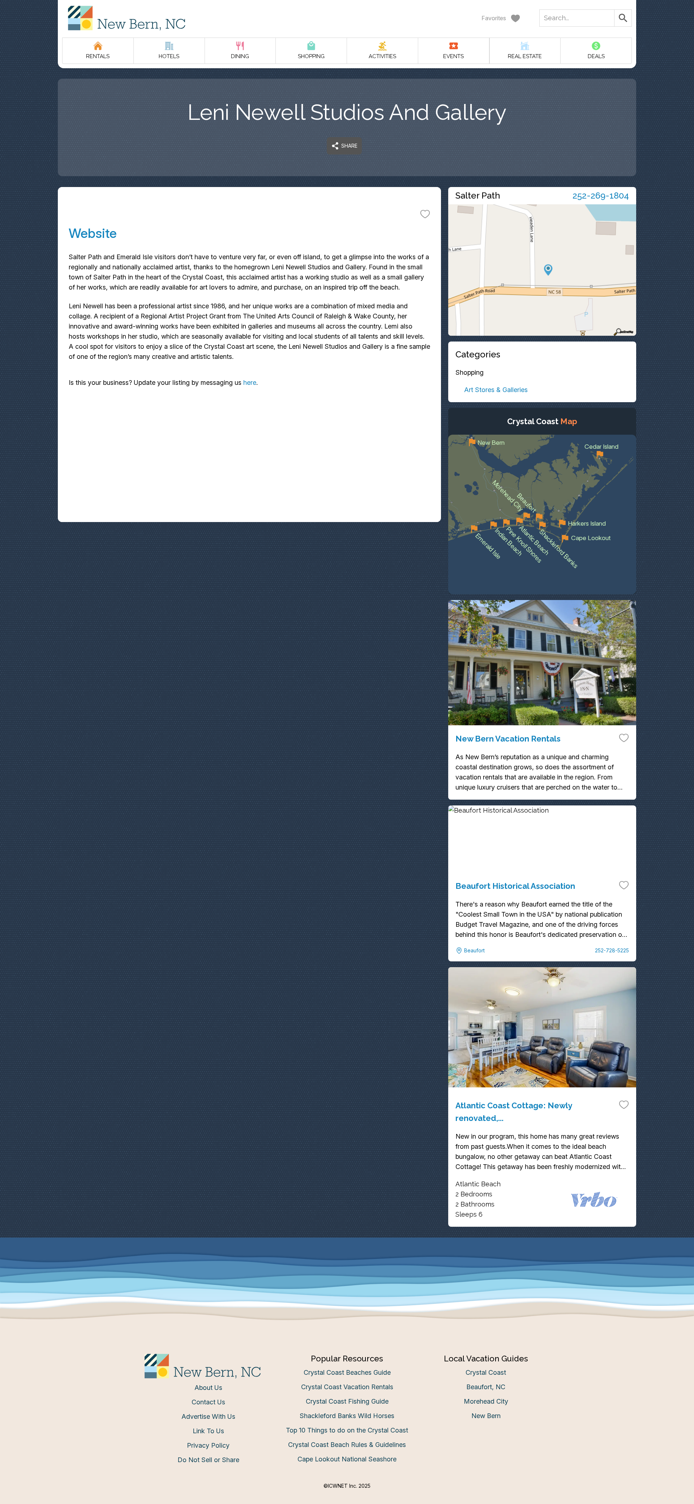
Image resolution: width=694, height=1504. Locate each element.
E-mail (276, 824)
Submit (347, 864)
